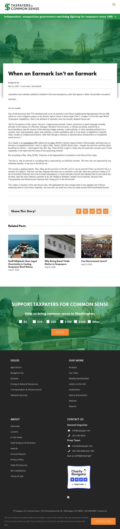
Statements (74, 389)
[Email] (105, 211)
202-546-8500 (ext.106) (83, 451)
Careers (14, 431)
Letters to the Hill (77, 384)
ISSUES (15, 360)
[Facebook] (78, 211)
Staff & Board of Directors (23, 443)
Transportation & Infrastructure (26, 389)
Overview (15, 426)
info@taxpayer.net (81, 430)
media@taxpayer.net (82, 446)
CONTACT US (75, 419)
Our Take (73, 373)
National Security (19, 395)
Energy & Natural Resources (24, 384)
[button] (10, 253)
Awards (14, 448)
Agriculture (16, 367)
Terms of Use (17, 476)
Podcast (73, 400)
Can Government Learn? (94, 261)
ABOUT (15, 419)
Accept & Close (103, 521)
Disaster (15, 378)
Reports (73, 406)
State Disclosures (19, 465)
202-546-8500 (78, 435)
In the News (16, 437)
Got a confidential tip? (79, 455)
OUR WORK (76, 360)
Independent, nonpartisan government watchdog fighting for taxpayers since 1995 (58, 16)
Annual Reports (18, 454)
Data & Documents (78, 395)
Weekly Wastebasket (79, 378)
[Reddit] (92, 211)
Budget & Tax (13, 82)
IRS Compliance (18, 470)
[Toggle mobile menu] (114, 4)
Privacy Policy (17, 459)
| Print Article (35, 86)
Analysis (73, 367)
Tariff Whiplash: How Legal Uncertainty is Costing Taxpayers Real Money (22, 264)
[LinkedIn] (99, 211)
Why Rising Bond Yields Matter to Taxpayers (57, 262)
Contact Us (102, 511)
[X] (85, 211)
